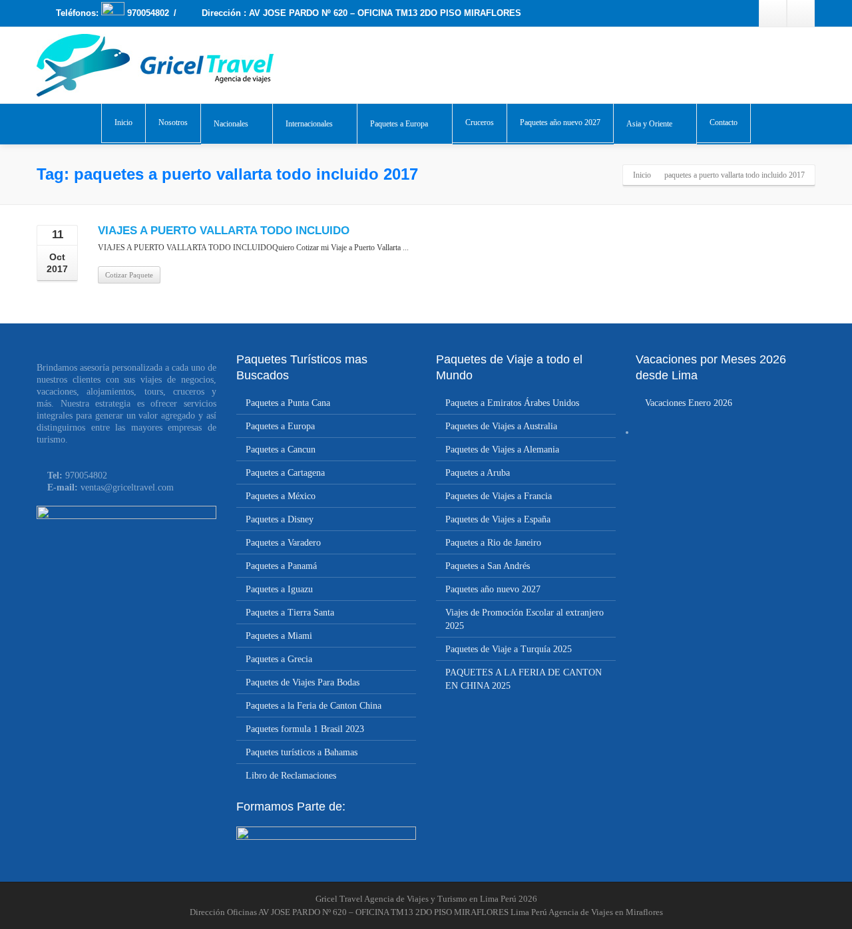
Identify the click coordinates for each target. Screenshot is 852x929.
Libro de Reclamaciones (291, 776)
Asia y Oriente (649, 123)
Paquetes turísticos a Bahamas (301, 752)
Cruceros (479, 122)
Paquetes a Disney (280, 519)
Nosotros (173, 122)
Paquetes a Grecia (279, 659)
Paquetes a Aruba (477, 473)
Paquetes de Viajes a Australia (501, 426)
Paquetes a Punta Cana (288, 403)
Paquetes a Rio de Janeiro (493, 543)
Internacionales (309, 123)
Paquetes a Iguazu (279, 589)
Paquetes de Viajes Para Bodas (302, 682)
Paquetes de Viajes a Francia (498, 496)
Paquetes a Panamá (281, 566)
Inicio (123, 122)
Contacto (724, 122)
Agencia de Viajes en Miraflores (605, 912)
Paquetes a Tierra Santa (290, 613)
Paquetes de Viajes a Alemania (502, 450)
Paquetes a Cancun (281, 450)
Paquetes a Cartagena (285, 473)
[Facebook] (772, 13)
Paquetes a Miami (279, 636)
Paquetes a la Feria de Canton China (313, 706)
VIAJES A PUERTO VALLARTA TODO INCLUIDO (223, 230)
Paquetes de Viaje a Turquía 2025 (508, 649)
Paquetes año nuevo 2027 (560, 122)
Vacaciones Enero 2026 (688, 403)
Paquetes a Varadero (283, 543)
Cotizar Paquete (129, 275)
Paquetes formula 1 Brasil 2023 (305, 729)
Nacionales (231, 123)
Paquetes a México (281, 496)
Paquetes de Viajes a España (497, 519)
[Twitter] (800, 13)
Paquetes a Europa (399, 123)
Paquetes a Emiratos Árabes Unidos (512, 403)
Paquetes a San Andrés (487, 566)
